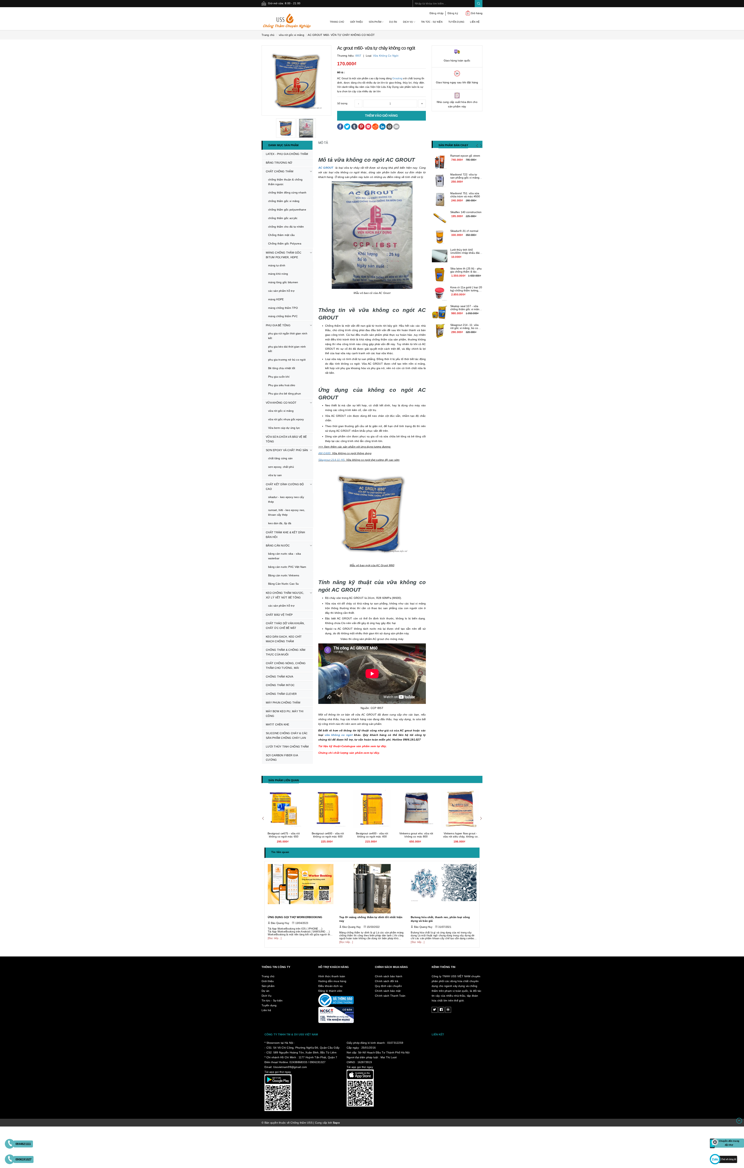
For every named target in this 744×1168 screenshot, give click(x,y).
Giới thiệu (356, 22)
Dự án (393, 22)
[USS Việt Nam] (287, 18)
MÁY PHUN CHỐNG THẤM (283, 702)
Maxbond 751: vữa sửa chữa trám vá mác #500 (465, 195)
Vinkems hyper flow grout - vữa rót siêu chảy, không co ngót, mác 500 (416, 836)
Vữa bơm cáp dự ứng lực (284, 427)
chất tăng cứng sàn (280, 458)
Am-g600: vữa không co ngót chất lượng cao (460, 835)
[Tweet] (347, 126)
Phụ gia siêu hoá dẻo (281, 385)
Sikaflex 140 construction (466, 212)
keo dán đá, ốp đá (279, 523)
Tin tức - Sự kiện (432, 22)
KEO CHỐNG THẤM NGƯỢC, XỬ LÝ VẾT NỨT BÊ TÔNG (285, 595)
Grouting (397, 78)
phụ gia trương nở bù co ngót (287, 359)
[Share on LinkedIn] (382, 126)
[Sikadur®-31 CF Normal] (439, 237)
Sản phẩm (375, 22)
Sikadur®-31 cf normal (464, 230)
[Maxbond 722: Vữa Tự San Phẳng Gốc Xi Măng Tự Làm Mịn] (439, 180)
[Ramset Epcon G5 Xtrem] (439, 162)
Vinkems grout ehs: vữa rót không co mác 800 (372, 835)
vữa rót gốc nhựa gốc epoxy (286, 419)
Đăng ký (453, 13)
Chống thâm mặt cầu (281, 235)
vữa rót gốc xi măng (281, 410)
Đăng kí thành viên (330, 990)
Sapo (336, 1122)
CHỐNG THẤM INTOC (280, 685)
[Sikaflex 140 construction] (439, 218)
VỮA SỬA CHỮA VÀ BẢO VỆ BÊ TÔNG (286, 439)
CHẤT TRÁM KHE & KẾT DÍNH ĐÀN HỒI (285, 535)
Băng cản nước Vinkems (283, 575)
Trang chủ (337, 22)
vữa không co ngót (385, 55)
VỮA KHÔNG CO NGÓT (281, 402)
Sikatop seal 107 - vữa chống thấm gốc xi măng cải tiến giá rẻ (465, 309)
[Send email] (396, 126)
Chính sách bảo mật (388, 990)
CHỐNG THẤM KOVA (279, 676)
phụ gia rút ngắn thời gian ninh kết (287, 336)
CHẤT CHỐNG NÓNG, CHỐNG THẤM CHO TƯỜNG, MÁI (286, 665)
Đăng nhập (436, 13)
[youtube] (448, 1010)
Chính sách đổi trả (386, 981)
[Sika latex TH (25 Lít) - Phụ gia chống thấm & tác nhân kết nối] (439, 274)
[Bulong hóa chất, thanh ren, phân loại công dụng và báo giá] (372, 888)
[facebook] (441, 1010)
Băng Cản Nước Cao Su (283, 583)
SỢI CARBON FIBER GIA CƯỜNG (282, 757)
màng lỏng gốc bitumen (283, 282)
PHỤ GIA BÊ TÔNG (278, 325)
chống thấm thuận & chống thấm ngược (285, 182)
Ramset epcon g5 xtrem (465, 155)
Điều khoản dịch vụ (330, 986)
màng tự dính (276, 265)
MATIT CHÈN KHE (277, 724)
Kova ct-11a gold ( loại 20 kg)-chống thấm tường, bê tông (466, 290)
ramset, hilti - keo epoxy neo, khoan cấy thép (286, 512)
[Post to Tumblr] (354, 126)
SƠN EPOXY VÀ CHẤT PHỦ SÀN (287, 450)
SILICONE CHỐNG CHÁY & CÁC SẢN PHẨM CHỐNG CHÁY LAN (286, 735)
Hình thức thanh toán (331, 976)
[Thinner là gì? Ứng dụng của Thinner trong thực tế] (444, 888)
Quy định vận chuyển (388, 986)
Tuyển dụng (456, 22)
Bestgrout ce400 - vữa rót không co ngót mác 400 (328, 835)
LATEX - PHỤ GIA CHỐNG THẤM (287, 153)
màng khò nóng (278, 273)
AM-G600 (324, 453)
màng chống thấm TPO (283, 307)
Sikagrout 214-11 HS (331, 459)
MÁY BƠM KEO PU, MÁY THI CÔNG (284, 713)
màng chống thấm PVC (283, 316)
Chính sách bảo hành (388, 976)
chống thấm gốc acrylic (283, 218)
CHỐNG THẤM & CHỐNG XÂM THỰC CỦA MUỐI (286, 652)
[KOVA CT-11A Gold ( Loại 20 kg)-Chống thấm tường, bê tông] (439, 293)
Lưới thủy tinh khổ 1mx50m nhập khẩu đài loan (465, 252)
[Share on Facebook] (340, 126)
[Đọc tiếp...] (275, 942)
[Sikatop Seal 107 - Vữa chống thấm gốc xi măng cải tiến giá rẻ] (439, 312)
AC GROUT (325, 167)
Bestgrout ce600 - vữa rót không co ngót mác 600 (284, 835)
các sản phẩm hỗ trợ (281, 290)
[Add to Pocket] (368, 126)
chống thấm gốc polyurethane (287, 209)
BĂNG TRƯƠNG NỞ (279, 162)
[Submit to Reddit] (375, 126)
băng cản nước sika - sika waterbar (284, 556)
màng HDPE (276, 299)
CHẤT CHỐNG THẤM (279, 171)
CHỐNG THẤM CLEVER (281, 693)
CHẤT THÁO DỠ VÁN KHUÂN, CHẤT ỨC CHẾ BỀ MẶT (285, 625)
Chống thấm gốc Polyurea (284, 243)
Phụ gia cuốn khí (278, 376)
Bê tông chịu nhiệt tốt (281, 368)
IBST (358, 55)
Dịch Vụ (408, 22)
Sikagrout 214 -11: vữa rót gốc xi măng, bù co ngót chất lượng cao (464, 328)
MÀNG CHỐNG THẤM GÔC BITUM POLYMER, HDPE (283, 255)
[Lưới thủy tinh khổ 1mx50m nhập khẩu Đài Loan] (439, 256)
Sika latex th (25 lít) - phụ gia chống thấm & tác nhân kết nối (466, 271)
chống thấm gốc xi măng (284, 201)
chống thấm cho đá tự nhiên (286, 226)
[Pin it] (361, 126)
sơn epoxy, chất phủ (281, 466)
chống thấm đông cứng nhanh (287, 192)
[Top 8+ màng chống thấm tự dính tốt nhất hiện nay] (300, 888)
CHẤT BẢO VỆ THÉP (279, 614)
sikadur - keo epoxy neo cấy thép (286, 499)
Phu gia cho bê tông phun (284, 393)
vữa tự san (275, 475)
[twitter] (434, 1010)
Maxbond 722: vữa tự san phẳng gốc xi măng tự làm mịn (465, 177)
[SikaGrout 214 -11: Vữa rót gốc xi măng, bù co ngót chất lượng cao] (439, 331)
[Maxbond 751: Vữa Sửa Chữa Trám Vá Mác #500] (439, 199)
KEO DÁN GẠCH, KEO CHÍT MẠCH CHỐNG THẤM (284, 639)
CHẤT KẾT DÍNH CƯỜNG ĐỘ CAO (285, 486)
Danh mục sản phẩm (283, 145)
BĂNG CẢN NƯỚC (278, 545)
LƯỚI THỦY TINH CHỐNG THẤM (287, 746)
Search (478, 3)
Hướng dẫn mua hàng (332, 981)
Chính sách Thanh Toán (390, 995)
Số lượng (342, 103)
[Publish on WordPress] (389, 126)
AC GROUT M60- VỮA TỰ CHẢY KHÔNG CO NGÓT (341, 34)
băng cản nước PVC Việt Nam (287, 566)
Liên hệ (475, 22)
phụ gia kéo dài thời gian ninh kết (287, 349)
